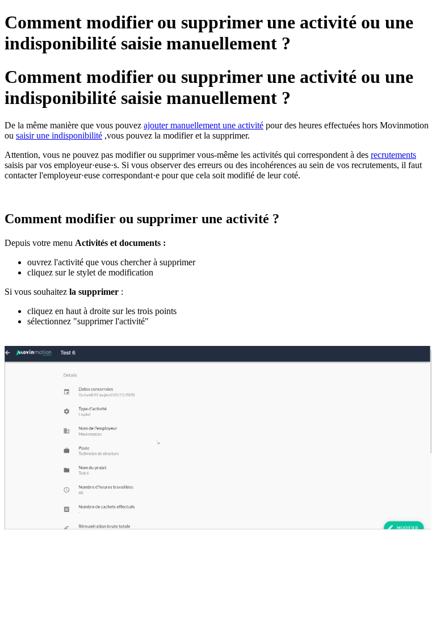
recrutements (393, 155)
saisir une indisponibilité (59, 135)
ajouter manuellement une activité (203, 125)
